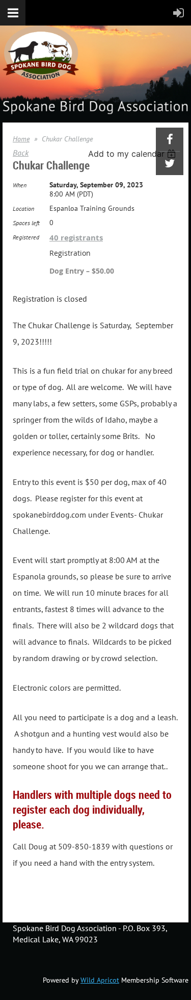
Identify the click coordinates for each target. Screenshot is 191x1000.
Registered (26, 237)
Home (21, 138)
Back (21, 153)
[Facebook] (169, 139)
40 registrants (76, 237)
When (19, 185)
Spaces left (26, 223)
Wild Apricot (99, 980)
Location (23, 208)
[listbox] (133, 154)
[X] (169, 163)
